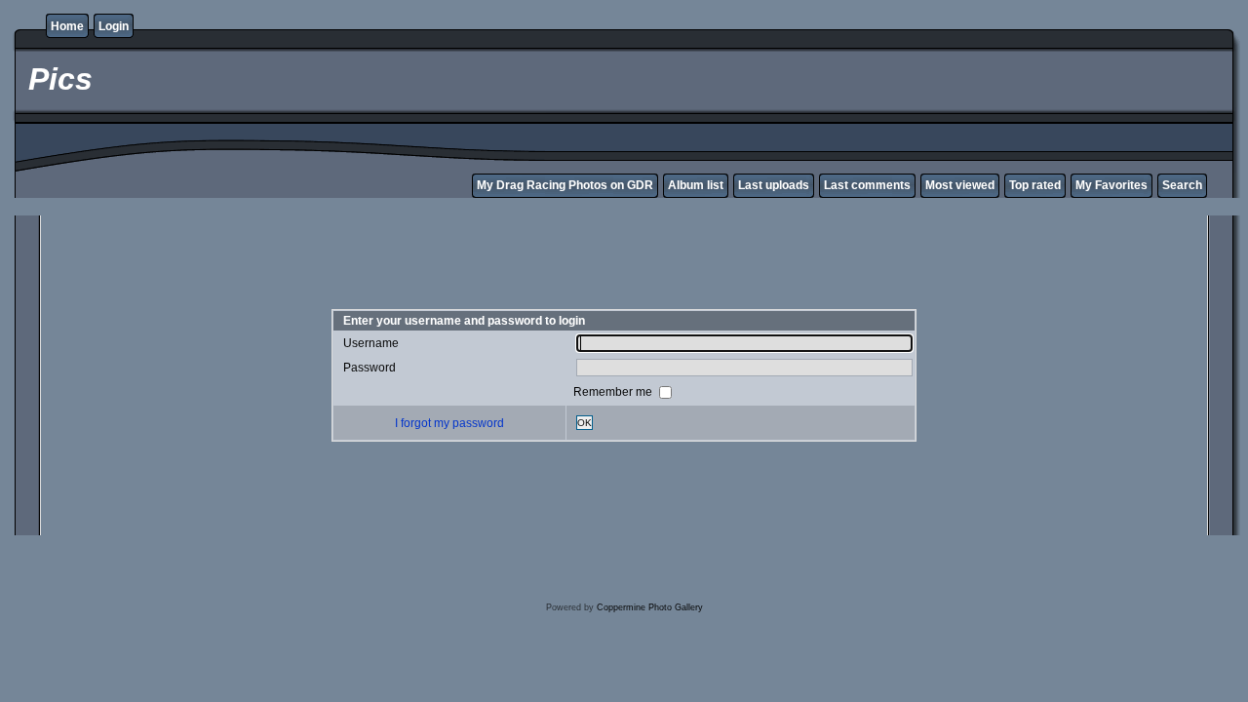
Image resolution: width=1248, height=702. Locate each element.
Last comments (867, 185)
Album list (695, 185)
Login (113, 26)
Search (1182, 185)
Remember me (614, 392)
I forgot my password (449, 423)
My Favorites (1111, 185)
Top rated (1035, 185)
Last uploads (773, 185)
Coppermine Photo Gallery (650, 607)
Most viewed (959, 185)
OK (584, 422)
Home (67, 26)
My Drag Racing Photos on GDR (565, 185)
